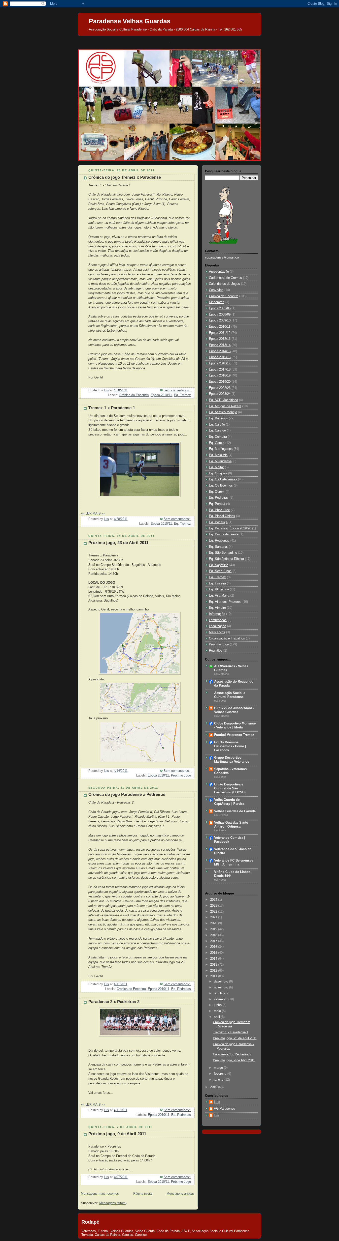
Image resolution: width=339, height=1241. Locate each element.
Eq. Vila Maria (219, 595)
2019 (214, 929)
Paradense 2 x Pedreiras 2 (113, 1001)
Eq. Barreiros (218, 418)
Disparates (216, 302)
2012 (214, 970)
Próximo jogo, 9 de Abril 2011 (117, 1133)
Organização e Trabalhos (227, 638)
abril (217, 1017)
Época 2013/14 (220, 345)
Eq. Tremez (182, 395)
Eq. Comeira (218, 436)
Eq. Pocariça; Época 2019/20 (230, 528)
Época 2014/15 (220, 351)
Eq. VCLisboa (219, 589)
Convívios (216, 290)
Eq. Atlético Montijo (223, 412)
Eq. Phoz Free (219, 510)
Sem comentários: (177, 390)
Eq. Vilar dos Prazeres (225, 602)
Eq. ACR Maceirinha (223, 400)
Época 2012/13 (220, 339)
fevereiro (220, 1073)
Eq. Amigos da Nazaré (225, 406)
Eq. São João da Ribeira (226, 559)
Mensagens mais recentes (100, 1193)
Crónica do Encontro (134, 395)
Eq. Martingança (221, 449)
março (219, 1067)
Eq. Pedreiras (181, 989)
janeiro (219, 1079)
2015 (214, 952)
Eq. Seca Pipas (220, 571)
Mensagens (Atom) (113, 1203)
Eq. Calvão (217, 424)
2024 (214, 899)
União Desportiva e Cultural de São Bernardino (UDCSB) (229, 788)
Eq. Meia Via (218, 455)
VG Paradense (224, 1108)
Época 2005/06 (220, 308)
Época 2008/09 (220, 314)
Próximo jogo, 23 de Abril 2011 (118, 542)
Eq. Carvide (217, 430)
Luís (217, 1102)
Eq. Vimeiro (217, 607)
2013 (214, 964)
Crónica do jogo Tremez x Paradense (124, 177)
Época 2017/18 (220, 369)
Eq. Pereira (217, 504)
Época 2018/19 (220, 375)
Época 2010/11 (161, 395)
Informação (217, 614)
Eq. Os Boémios (221, 485)
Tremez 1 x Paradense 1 (111, 407)
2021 (214, 917)
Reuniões (215, 650)
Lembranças (218, 620)
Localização (217, 626)
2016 (214, 947)
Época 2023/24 (220, 394)
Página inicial (142, 1193)
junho (218, 1005)
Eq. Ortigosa (218, 473)
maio (218, 1011)
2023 (214, 905)
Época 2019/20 (220, 381)
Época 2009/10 (220, 320)
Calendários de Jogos (224, 284)
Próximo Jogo (181, 775)
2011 (214, 976)
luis (216, 1115)
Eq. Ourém (217, 491)
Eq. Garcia (216, 443)
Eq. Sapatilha (218, 565)
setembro (221, 999)
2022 (214, 911)
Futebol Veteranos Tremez (234, 735)
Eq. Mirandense (220, 461)
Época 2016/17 (220, 363)
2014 (214, 958)
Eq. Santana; (218, 546)
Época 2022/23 (220, 388)
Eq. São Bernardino (223, 552)
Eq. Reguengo (219, 540)
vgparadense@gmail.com (223, 257)
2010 (214, 1087)
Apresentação (219, 271)
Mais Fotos (217, 632)
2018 (214, 935)
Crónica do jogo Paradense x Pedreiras (126, 794)
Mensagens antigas (181, 1193)
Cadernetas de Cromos (225, 278)
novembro (221, 987)
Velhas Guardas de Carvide (235, 811)
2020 (214, 923)
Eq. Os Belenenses (223, 479)
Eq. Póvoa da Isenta (223, 534)
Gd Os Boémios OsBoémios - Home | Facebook (230, 746)
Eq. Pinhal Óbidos (222, 516)
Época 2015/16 (220, 357)
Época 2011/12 (219, 333)
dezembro (221, 981)
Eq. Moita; (216, 467)
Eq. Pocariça (218, 522)
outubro (220, 993)
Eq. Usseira (217, 583)
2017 (214, 941)
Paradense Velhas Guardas (129, 21)
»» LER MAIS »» (93, 513)
